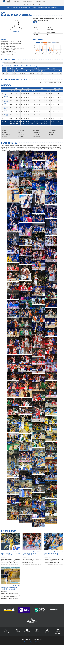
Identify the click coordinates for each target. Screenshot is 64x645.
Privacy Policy (28, 642)
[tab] (2, 63)
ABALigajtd (27, 631)
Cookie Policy (36, 642)
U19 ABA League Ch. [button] (26, 1)
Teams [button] (28, 7)
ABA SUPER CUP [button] (40, 1)
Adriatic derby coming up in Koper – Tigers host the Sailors (10, 554)
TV (57, 7)
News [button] (24, 7)
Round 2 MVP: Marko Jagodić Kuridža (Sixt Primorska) (9, 588)
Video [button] (49, 7)
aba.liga (37, 631)
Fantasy (16, 1)
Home (8, 7)
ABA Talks (53, 7)
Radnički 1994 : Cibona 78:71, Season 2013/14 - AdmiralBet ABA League (20, 66)
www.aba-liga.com (57, 632)
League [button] (20, 7)
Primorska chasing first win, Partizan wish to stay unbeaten (52, 554)
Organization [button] (14, 7)
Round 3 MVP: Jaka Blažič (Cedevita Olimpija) (29, 554)
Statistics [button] (34, 7)
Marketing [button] (43, 7)
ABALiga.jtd (17, 631)
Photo (39, 7)
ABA (7, 557)
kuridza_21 (16, 31)
